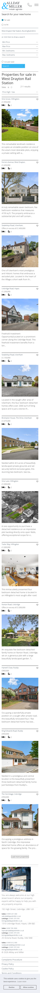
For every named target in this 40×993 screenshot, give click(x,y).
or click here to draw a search (13, 37)
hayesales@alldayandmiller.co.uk (13, 930)
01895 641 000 (11, 914)
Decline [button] (11, 987)
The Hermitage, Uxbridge (12, 794)
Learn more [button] (21, 982)
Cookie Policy (8, 968)
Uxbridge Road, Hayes (10, 288)
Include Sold (9, 62)
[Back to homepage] (14, 6)
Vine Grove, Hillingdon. (11, 99)
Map (11, 87)
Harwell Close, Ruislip (10, 667)
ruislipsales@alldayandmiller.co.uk (13, 945)
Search (6, 66)
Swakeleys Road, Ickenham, (12, 225)
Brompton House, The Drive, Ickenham (17, 418)
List (8, 87)
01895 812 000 (11, 943)
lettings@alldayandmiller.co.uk (12, 921)
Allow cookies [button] (28, 987)
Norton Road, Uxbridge (11, 604)
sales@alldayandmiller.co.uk (11, 916)
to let (6, 24)
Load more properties (20, 856)
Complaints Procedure (12, 959)
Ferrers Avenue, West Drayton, (13, 162)
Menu (36, 5)
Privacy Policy (8, 964)
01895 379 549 (14, 918)
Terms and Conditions (11, 973)
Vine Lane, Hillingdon (10, 481)
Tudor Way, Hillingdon (10, 544)
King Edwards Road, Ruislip (12, 731)
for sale (7, 20)
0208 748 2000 (11, 928)
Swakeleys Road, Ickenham (12, 354)
